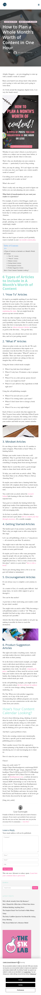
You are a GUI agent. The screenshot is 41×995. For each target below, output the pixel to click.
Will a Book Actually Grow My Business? (16, 901)
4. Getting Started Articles (14, 263)
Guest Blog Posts (10, 22)
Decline (20, 985)
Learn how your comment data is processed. (20, 874)
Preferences (20, 990)
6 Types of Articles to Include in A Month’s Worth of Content (19, 252)
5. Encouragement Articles (14, 265)
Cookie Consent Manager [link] (9, 962)
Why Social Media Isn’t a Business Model (15, 923)
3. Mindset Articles (12, 261)
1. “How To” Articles (12, 256)
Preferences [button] (33, 974)
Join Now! (26, 822)
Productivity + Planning (27, 22)
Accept (20, 980)
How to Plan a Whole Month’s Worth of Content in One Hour (18, 37)
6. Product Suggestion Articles (15, 268)
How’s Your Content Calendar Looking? (16, 270)
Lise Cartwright (20, 811)
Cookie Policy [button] (27, 972)
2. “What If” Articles (12, 258)
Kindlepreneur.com (16, 777)
